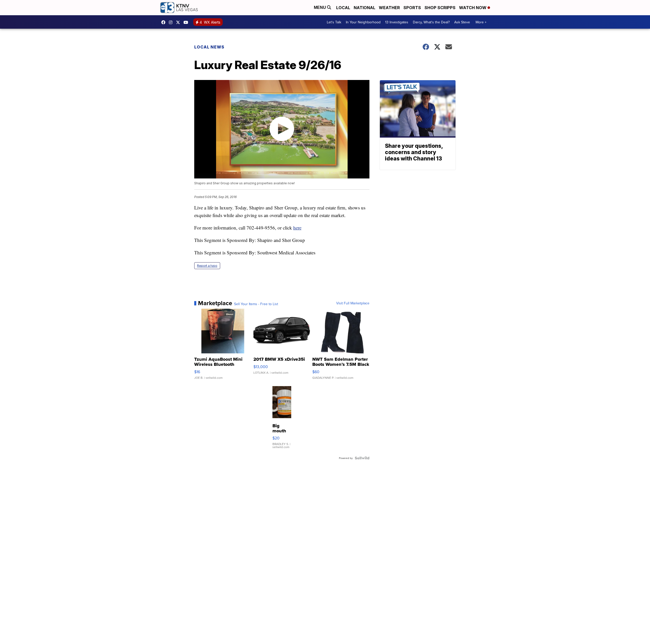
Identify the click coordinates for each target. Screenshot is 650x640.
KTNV (179, 22)
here (297, 227)
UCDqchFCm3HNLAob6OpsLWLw (187, 22)
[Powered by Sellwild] (362, 458)
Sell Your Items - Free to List (256, 304)
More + (481, 22)
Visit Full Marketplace (352, 303)
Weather (389, 7)
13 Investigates (396, 22)
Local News (209, 47)
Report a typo (207, 266)
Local (343, 7)
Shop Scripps (440, 7)
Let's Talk (334, 22)
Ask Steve (462, 22)
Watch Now (473, 7)
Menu (320, 7)
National (364, 7)
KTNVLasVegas (164, 22)
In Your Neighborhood (363, 22)
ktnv (172, 22)
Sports (412, 7)
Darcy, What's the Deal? (431, 22)
